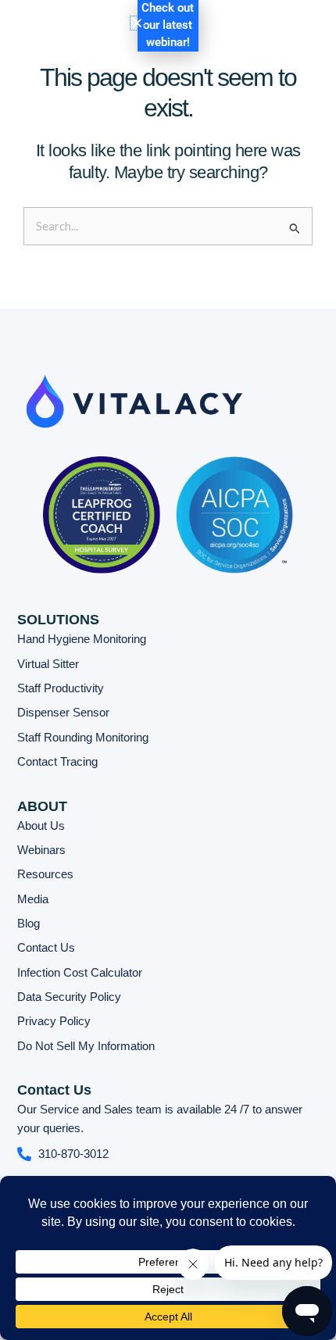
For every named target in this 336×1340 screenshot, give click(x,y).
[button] (248, 36)
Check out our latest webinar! (167, 25)
